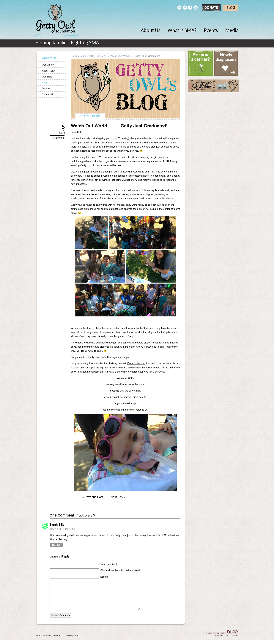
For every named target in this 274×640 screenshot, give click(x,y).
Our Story (47, 76)
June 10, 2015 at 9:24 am (62, 528)
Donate (46, 88)
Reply (56, 544)
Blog (44, 82)
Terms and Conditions (62, 635)
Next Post (117, 497)
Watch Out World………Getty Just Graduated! (119, 125)
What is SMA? (182, 30)
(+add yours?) (85, 515)
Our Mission (48, 64)
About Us (150, 30)
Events (211, 30)
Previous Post (94, 497)
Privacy (76, 635)
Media (232, 30)
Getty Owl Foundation (56, 20)
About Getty (48, 70)
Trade (37, 635)
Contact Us (48, 94)
